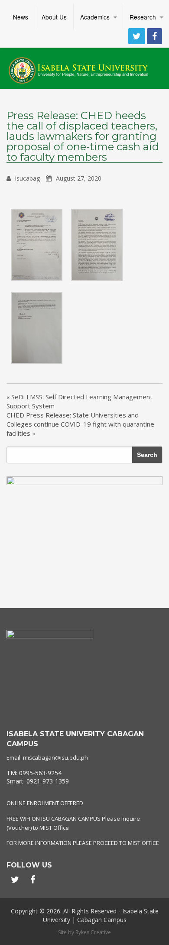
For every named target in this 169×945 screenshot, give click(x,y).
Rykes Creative (93, 932)
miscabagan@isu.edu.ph (55, 757)
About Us (54, 17)
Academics (95, 17)
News (20, 17)
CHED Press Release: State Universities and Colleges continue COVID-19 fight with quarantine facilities (80, 424)
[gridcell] (84, 777)
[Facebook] (154, 36)
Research (143, 17)
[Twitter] (136, 36)
